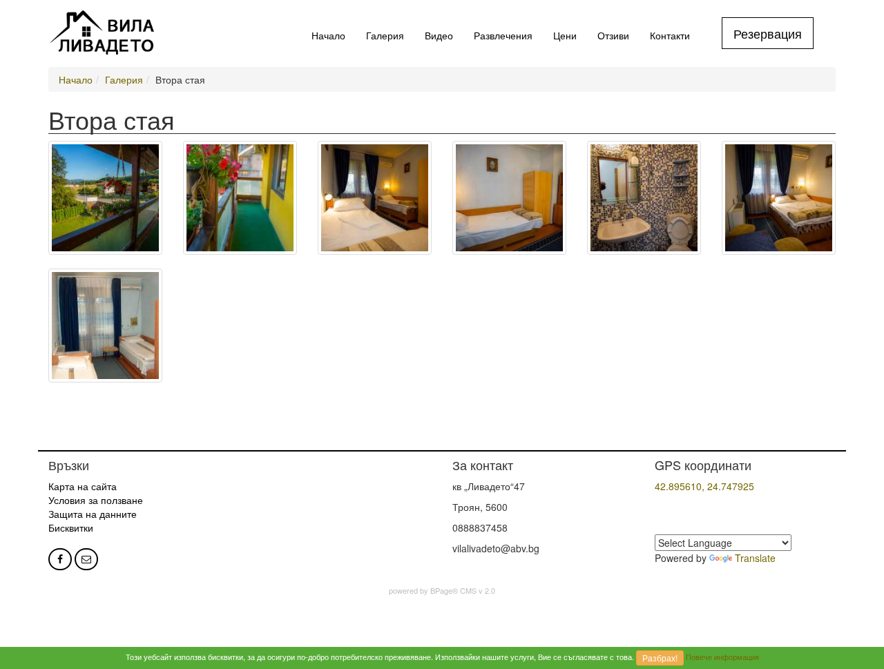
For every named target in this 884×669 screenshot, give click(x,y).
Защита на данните (92, 514)
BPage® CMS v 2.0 (462, 590)
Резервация (767, 33)
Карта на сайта (82, 486)
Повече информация (722, 656)
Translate (755, 558)
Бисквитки (70, 527)
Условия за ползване (95, 500)
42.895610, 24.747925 (704, 486)
